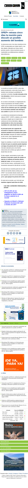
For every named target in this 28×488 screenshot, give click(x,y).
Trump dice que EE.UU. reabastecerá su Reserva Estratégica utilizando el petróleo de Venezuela (13, 276)
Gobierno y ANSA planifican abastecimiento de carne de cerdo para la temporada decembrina (13, 401)
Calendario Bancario (5, 451)
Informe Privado (8, 16)
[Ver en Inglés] (25, 1)
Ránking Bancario (5, 441)
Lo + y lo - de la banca (6, 447)
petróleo (3, 60)
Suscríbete (15, 16)
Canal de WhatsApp (15, 224)
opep (20, 57)
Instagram (4, 225)
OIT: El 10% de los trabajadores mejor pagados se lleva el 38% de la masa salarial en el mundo (13, 194)
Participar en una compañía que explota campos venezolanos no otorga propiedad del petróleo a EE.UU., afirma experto (13, 282)
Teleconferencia (5, 63)
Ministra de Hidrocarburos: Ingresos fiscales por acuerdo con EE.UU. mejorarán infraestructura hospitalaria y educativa (13, 299)
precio (8, 60)
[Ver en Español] (26, 1)
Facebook (13, 225)
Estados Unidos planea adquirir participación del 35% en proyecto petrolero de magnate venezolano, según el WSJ (14, 332)
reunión (19, 60)
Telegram (23, 224)
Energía (3, 57)
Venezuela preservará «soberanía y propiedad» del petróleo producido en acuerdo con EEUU (14, 288)
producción (13, 60)
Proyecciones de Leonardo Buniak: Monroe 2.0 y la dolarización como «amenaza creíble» (14, 338)
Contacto (22, 16)
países (23, 57)
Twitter (8, 225)
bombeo (8, 57)
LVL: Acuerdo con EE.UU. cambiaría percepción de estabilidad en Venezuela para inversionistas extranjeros (14, 271)
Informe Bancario (5, 444)
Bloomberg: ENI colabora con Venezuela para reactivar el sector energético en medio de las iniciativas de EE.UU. (13, 293)
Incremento (14, 57)
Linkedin (10, 473)
